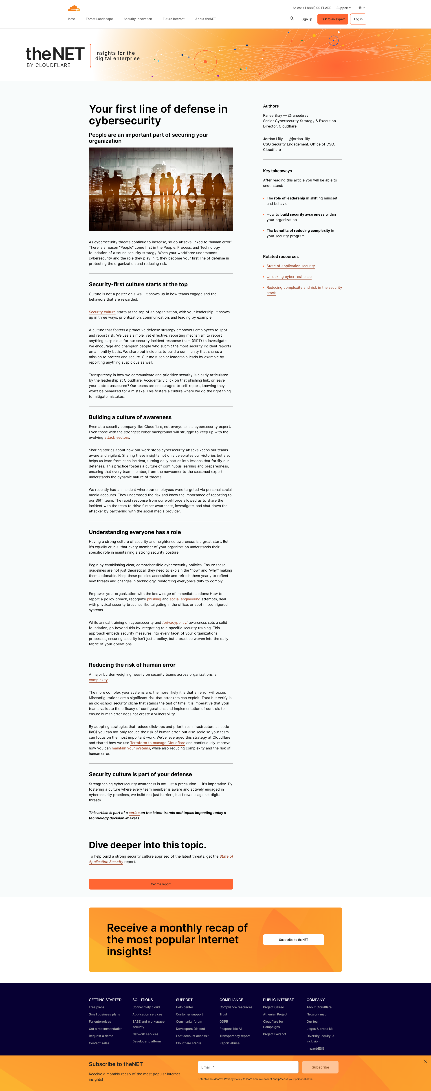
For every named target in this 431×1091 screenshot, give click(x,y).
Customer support (189, 1014)
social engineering (185, 599)
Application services (147, 1014)
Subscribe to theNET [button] (293, 939)
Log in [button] (358, 19)
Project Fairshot (274, 1034)
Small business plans (104, 1014)
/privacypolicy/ (175, 622)
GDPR (224, 1021)
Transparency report (235, 1036)
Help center (184, 1007)
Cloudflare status (188, 1043)
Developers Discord (190, 1029)
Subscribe (320, 1067)
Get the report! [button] (161, 884)
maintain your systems (131, 748)
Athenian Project (275, 1014)
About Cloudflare (319, 1007)
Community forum (189, 1021)
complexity (98, 679)
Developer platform (146, 1041)
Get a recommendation (105, 1029)
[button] (344, 8)
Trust (223, 1014)
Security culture (102, 312)
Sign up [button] (306, 19)
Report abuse (230, 1043)
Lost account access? (192, 1036)
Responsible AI (231, 1029)
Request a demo (101, 1036)
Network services (145, 1034)
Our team (313, 1021)
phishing (154, 599)
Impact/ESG (315, 1048)
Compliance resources (236, 1007)
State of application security (291, 266)
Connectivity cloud (146, 1007)
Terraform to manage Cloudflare (157, 742)
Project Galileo (273, 1007)
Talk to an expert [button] (333, 19)
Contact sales (99, 1043)
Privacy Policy (233, 1079)
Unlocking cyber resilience (289, 276)
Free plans (96, 1007)
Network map (317, 1014)
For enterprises (100, 1021)
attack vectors (116, 437)
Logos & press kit (320, 1029)
